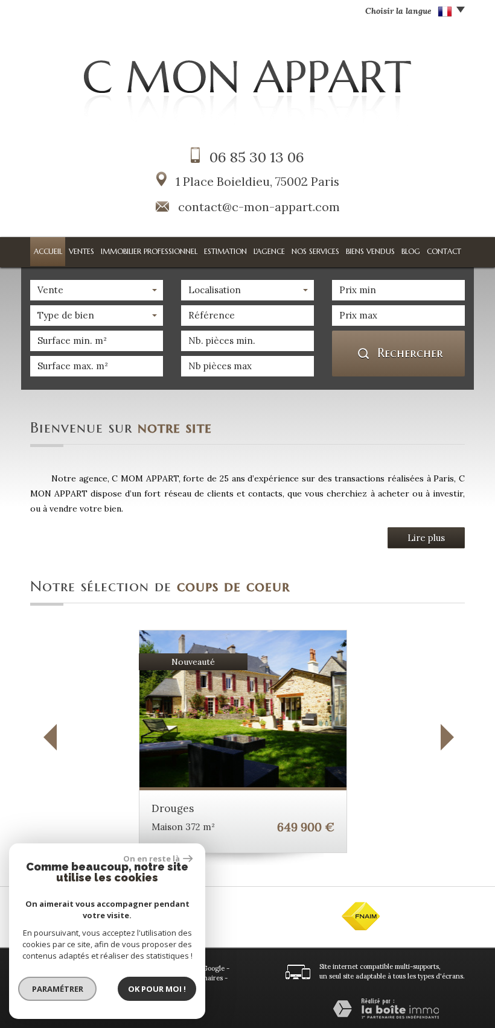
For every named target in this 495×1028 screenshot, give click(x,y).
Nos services (315, 251)
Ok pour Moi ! (157, 988)
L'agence (269, 251)
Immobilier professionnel (149, 251)
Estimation (225, 251)
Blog (410, 251)
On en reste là (151, 858)
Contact (444, 251)
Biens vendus (370, 251)
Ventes (81, 251)
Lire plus (426, 538)
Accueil (48, 251)
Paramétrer (57, 988)
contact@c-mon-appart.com (259, 206)
